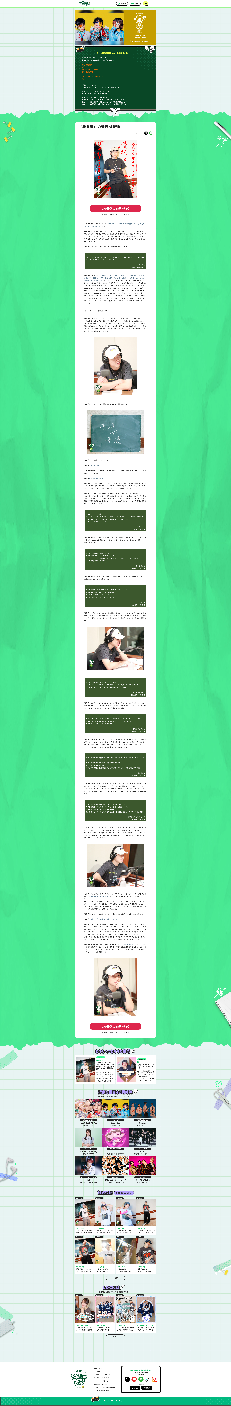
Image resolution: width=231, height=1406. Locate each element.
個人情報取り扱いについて (101, 1378)
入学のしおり (98, 1368)
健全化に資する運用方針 (101, 1384)
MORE (115, 1278)
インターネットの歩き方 (101, 1381)
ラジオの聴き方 (98, 1371)
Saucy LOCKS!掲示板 (111, 944)
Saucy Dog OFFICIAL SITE (140, 41)
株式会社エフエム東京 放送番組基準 (104, 1387)
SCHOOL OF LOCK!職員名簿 (102, 1374)
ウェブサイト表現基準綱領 (101, 1390)
